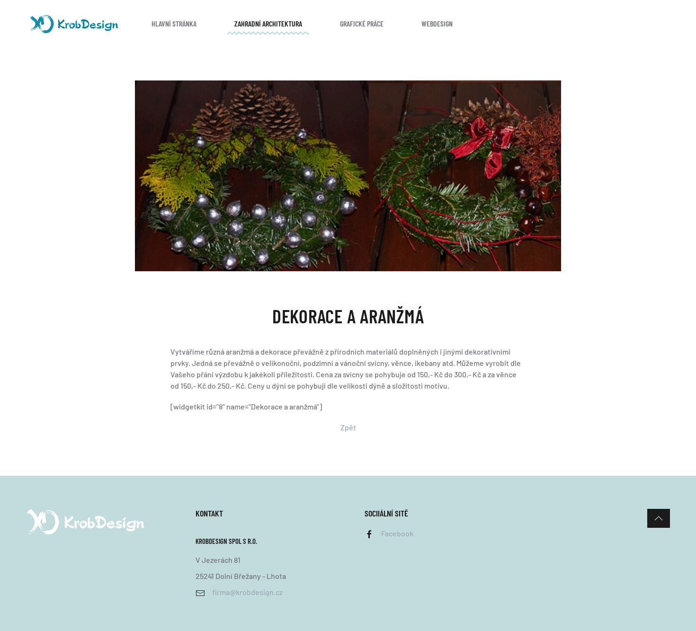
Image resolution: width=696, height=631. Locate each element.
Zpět (348, 427)
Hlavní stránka (174, 23)
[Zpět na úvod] (73, 23)
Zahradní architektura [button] (268, 23)
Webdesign (437, 23)
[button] (658, 518)
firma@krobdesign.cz (247, 591)
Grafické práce (362, 23)
